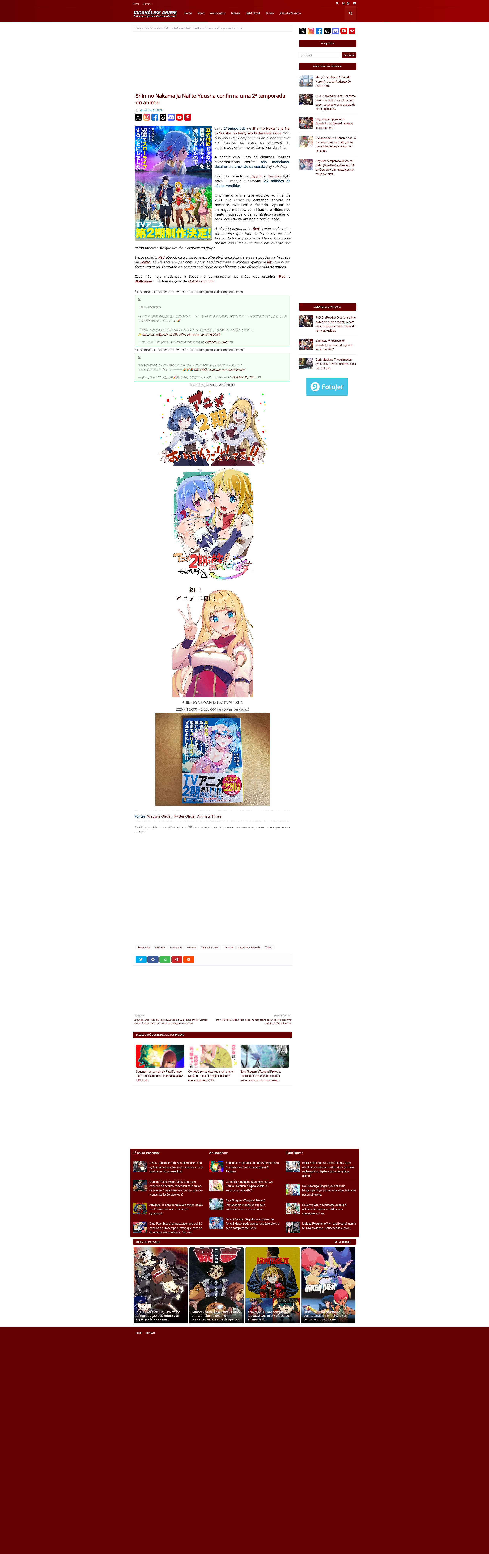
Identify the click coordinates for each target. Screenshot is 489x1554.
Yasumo (274, 176)
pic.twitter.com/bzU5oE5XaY (226, 369)
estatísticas (176, 947)
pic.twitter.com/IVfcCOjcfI (203, 334)
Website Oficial (159, 816)
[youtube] (354, 3)
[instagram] (344, 3)
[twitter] (337, 3)
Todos (268, 947)
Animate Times (209, 816)
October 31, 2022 (216, 342)
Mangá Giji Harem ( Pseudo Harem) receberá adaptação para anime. (333, 81)
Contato (147, 4)
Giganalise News (210, 947)
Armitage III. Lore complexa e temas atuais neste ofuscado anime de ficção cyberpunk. (176, 1209)
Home (136, 4)
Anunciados (157, 27)
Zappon (256, 176)
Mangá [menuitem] (235, 13)
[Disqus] (212, 891)
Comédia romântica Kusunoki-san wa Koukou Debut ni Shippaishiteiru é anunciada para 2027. (211, 1076)
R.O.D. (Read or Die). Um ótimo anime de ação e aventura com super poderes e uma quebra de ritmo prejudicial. (336, 102)
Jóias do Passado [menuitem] (290, 13)
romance (228, 947)
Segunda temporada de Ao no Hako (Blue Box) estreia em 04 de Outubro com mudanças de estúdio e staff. (335, 167)
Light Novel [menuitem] (253, 13)
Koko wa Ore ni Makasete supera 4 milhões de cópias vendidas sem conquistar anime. (324, 1209)
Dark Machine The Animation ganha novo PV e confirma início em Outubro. (336, 364)
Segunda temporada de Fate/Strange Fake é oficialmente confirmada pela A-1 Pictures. (160, 1076)
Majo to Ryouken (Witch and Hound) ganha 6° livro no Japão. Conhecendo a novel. (329, 1226)
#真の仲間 (179, 334)
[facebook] (348, 3)
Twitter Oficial (184, 816)
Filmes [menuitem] (270, 13)
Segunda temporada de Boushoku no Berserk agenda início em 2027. (334, 123)
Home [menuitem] (188, 13)
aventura (160, 947)
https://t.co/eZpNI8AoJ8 (156, 334)
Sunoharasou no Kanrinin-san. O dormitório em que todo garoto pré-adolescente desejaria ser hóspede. (336, 144)
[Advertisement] (212, 63)
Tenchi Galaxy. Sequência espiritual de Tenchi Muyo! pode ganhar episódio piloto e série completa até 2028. (252, 1224)
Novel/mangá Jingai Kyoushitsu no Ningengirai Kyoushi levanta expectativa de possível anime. (329, 1190)
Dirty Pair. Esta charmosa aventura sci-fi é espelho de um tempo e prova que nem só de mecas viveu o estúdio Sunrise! (175, 1228)
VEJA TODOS (342, 1242)
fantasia (191, 947)
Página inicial (143, 27)
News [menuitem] (201, 13)
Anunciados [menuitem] (217, 13)
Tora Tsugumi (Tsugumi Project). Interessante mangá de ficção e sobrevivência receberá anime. (261, 1076)
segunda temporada (249, 947)
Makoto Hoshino (201, 281)
